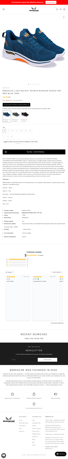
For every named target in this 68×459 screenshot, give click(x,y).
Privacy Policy (35, 431)
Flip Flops (36, 338)
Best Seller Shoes (23, 423)
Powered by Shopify (40, 455)
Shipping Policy (36, 434)
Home (20, 420)
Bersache (6, 88)
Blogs (33, 439)
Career (34, 445)
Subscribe (47, 359)
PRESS (34, 426)
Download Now (51, 2)
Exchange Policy (36, 423)
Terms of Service (36, 428)
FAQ (33, 420)
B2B (33, 442)
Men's (20, 428)
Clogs (31, 338)
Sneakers (27, 338)
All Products (22, 426)
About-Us (21, 431)
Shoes (41, 338)
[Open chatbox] (3, 455)
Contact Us (35, 436)
